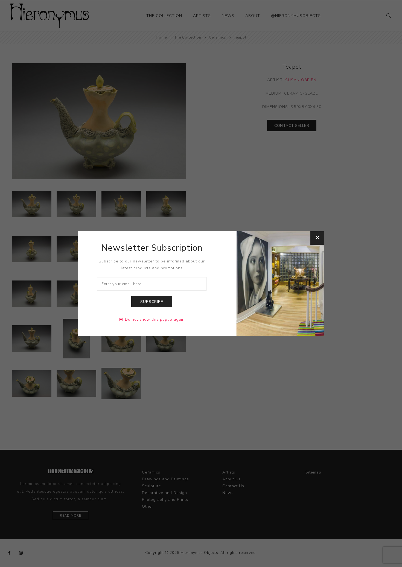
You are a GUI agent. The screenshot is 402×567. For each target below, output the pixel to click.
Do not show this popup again (155, 319)
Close (317, 238)
